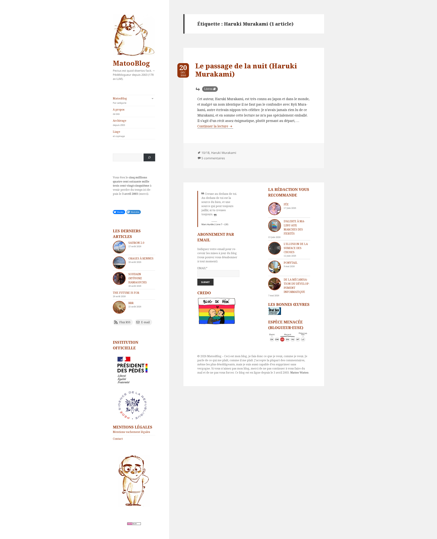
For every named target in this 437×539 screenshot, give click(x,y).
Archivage (119, 123)
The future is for (126, 293)
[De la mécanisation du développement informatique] (274, 284)
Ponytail (291, 263)
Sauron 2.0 (136, 243)
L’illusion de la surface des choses (296, 248)
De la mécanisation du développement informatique (297, 286)
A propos (118, 111)
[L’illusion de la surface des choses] (274, 248)
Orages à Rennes (140, 258)
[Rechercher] (149, 157)
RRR (130, 303)
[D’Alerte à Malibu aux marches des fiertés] (274, 225)
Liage (119, 134)
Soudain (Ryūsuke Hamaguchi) (137, 278)
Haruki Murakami (223, 153)
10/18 (205, 153)
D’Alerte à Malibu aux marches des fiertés (294, 227)
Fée (286, 204)
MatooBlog (131, 63)
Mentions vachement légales (131, 432)
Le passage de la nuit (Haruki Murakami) (246, 69)
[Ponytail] (274, 267)
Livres (208, 89)
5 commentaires (213, 158)
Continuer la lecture (215, 126)
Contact (118, 439)
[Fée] (274, 208)
